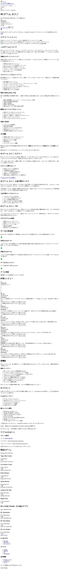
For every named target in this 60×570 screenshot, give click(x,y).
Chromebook (7, 553)
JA (2, 7)
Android (5, 549)
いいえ (23, 303)
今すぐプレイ (4, 535)
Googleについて (8, 559)
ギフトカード (7, 543)
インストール (4, 27)
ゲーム (2, 3)
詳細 (2, 33)
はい (20, 303)
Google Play (6, 561)
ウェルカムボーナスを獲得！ (8, 177)
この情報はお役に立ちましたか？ (9, 303)
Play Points (6, 542)
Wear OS (6, 551)
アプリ (6, 3)
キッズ (11, 3)
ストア (5, 562)
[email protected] (8, 438)
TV (4, 552)
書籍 (9, 3)
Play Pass (6, 541)
